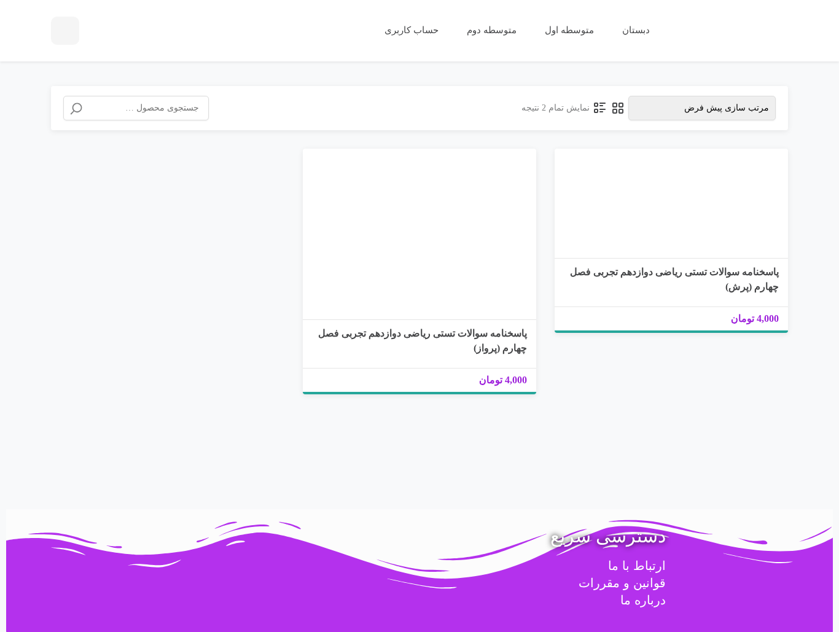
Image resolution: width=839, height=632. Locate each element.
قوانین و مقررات (622, 583)
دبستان (635, 30)
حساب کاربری (410, 30)
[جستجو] (76, 109)
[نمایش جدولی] (618, 108)
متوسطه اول (568, 30)
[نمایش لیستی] (600, 108)
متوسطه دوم (490, 30)
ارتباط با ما (637, 565)
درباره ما (643, 600)
